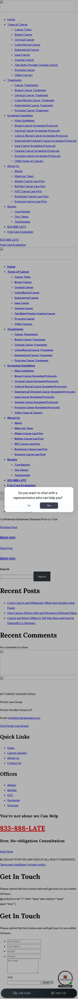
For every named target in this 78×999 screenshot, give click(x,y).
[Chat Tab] (39, 499)
